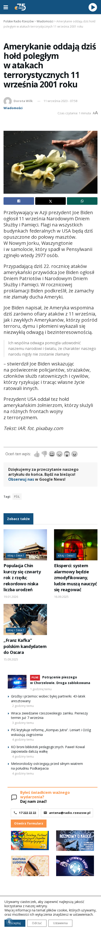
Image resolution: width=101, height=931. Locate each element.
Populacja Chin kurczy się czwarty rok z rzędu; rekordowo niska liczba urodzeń (22, 577)
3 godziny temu (23, 723)
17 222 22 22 (27, 813)
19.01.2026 (11, 597)
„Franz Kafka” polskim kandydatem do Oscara (25, 646)
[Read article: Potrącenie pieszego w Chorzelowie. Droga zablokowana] (17, 681)
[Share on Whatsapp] (82, 201)
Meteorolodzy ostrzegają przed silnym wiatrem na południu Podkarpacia (47, 766)
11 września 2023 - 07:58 (60, 101)
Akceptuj (15, 923)
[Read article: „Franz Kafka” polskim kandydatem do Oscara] (25, 619)
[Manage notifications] (9, 922)
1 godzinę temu (41, 689)
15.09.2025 (11, 659)
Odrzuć (37, 923)
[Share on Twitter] (50, 201)
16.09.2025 (61, 597)
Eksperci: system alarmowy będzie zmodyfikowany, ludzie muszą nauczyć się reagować (75, 577)
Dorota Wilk (23, 101)
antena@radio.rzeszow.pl (69, 813)
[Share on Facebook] (19, 201)
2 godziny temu (23, 706)
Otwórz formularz (28, 823)
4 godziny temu (23, 739)
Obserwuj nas (21, 479)
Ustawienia (60, 923)
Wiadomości (13, 108)
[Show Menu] (6, 7)
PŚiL (17, 497)
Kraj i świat (16, 555)
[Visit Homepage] (20, 7)
